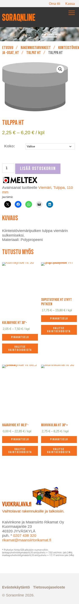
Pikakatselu (20, 337)
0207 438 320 (24, 535)
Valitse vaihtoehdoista (20, 348)
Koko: (9, 146)
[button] (60, 69)
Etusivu (7, 47)
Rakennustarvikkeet (36, 47)
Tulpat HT (33, 52)
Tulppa (59, 187)
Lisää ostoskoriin (38, 168)
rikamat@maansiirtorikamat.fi (26, 540)
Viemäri (44, 187)
